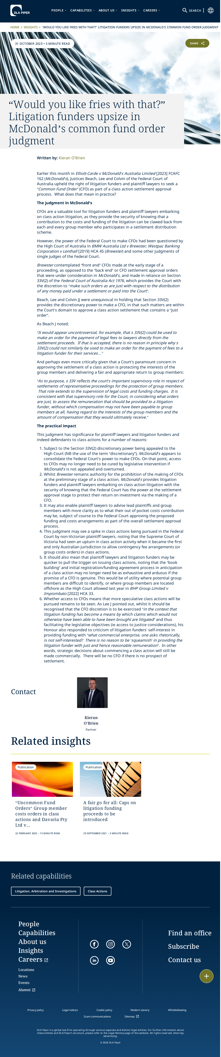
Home (14, 27)
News (22, 976)
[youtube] (110, 960)
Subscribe (183, 946)
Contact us (184, 959)
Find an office (190, 932)
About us (107, 10)
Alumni (24, 989)
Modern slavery (140, 1010)
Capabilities (81, 10)
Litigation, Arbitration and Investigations (45, 891)
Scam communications (97, 1016)
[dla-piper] (21, 10)
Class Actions (97, 891)
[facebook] (94, 944)
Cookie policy (104, 1010)
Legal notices (70, 1010)
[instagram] (110, 944)
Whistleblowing (177, 1010)
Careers (150, 10)
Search (195, 10)
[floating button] (206, 976)
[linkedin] (94, 960)
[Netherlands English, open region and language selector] (210, 10)
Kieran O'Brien (72, 157)
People (57, 10)
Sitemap (129, 1016)
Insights (129, 10)
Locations (26, 969)
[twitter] (126, 944)
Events (23, 982)
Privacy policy (35, 1010)
